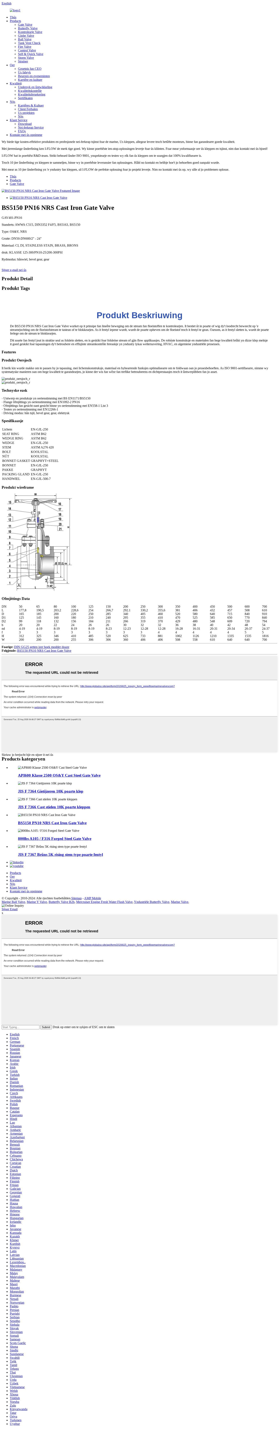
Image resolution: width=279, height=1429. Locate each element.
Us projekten (26, 113)
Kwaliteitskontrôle (30, 90)
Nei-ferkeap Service (31, 127)
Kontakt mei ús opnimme (26, 135)
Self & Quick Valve (30, 54)
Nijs (12, 101)
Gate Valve (25, 24)
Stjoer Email (10, 909)
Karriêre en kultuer (30, 79)
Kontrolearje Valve (30, 32)
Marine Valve (179, 902)
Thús (13, 17)
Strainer (23, 61)
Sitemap (76, 898)
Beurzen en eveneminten (34, 76)
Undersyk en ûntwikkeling (35, 87)
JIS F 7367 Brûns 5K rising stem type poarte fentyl (60, 854)
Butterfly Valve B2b (62, 902)
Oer (12, 65)
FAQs (22, 131)
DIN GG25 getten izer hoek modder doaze (41, 647)
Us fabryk (24, 72)
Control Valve (27, 50)
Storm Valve (26, 57)
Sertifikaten (25, 98)
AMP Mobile (92, 898)
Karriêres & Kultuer (31, 105)
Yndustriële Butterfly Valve (151, 902)
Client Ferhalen (28, 109)
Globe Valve (26, 35)
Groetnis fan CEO (29, 68)
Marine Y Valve (37, 902)
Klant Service (18, 120)
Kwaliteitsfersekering (31, 94)
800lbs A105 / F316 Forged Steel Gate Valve (54, 838)
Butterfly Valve (28, 28)
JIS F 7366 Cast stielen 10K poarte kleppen (54, 807)
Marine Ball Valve (13, 902)
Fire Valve (24, 46)
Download (25, 124)
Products (15, 21)
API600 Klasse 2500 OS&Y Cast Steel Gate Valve (59, 775)
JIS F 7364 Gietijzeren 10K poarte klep (50, 791)
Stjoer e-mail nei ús (14, 270)
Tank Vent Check (29, 43)
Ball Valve (24, 39)
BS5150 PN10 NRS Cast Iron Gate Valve (44, 650)
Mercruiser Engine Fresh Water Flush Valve (104, 902)
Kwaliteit (16, 83)
